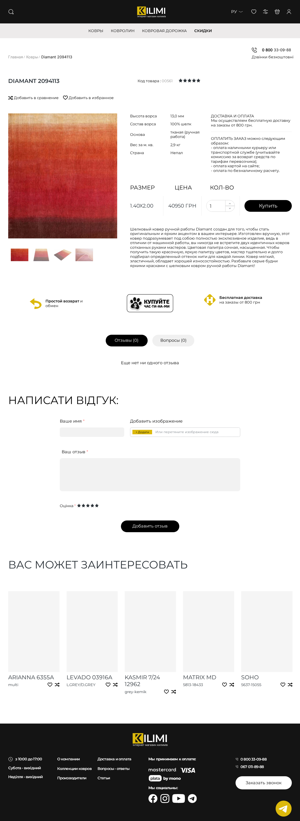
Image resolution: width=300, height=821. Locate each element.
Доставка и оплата (114, 759)
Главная (15, 57)
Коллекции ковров (74, 768)
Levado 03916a (89, 677)
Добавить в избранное (91, 98)
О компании (68, 759)
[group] (62, 175)
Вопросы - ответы (113, 768)
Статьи (104, 778)
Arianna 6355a (31, 677)
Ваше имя (72, 421)
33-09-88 (276, 50)
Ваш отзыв (75, 452)
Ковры (32, 57)
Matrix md (199, 677)
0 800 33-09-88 (253, 759)
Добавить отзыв (150, 526)
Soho (250, 677)
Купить (268, 206)
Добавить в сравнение (36, 98)
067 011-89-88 (252, 767)
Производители (71, 778)
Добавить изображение (156, 421)
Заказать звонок (263, 782)
